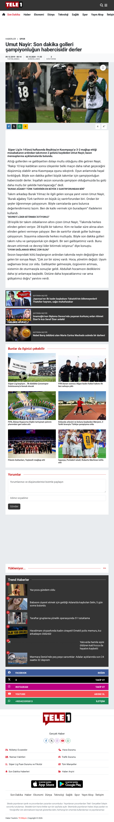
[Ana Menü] (105, 5)
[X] (51, 740)
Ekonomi (39, 14)
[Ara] (101, 5)
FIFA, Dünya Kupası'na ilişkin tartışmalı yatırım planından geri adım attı (30, 423)
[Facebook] (46, 740)
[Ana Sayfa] (3, 14)
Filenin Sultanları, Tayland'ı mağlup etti (26, 460)
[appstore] (43, 783)
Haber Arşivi (68, 771)
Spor (85, 14)
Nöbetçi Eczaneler (18, 749)
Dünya (51, 14)
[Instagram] (57, 740)
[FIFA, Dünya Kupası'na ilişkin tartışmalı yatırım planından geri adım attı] (32, 405)
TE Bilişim (22, 818)
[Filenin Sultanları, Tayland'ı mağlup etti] (32, 443)
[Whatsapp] (68, 740)
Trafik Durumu (69, 757)
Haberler (10, 39)
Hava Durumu (69, 749)
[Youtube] (62, 740)
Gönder (14, 506)
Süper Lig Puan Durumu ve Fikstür (25, 764)
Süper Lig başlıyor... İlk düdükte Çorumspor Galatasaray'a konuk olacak (28, 384)
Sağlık (75, 14)
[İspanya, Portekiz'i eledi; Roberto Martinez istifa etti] (82, 443)
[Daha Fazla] (25, 126)
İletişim (99, 794)
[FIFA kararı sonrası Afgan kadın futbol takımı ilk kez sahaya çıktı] (82, 367)
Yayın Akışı (97, 14)
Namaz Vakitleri (17, 757)
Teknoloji (63, 14)
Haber (27, 14)
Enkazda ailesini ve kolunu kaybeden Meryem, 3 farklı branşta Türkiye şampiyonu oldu (80, 423)
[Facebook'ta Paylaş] (9, 126)
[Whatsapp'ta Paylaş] (19, 126)
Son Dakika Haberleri (19, 771)
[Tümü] (104, 568)
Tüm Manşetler (69, 764)
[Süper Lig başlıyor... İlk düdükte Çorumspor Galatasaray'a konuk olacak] (32, 367)
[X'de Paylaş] (14, 126)
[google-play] (70, 783)
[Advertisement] (57, 540)
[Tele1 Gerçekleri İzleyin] (14, 5)
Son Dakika (13, 14)
